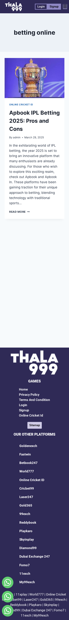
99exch (24, 514)
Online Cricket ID (21, 104)
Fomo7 (24, 565)
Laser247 (26, 497)
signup (24, 410)
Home (23, 389)
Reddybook (27, 522)
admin (17, 137)
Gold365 (25, 505)
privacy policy (29, 395)
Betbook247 (28, 463)
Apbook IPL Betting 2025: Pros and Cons (34, 120)
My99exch (27, 582)
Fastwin (25, 454)
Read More (19, 211)
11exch (24, 573)
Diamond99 (28, 548)
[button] (65, 6)
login (23, 405)
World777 (26, 471)
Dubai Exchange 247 (34, 556)
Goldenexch (28, 446)
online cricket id (31, 415)
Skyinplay (26, 539)
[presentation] (34, 78)
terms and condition (34, 400)
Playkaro (25, 531)
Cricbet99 (26, 488)
